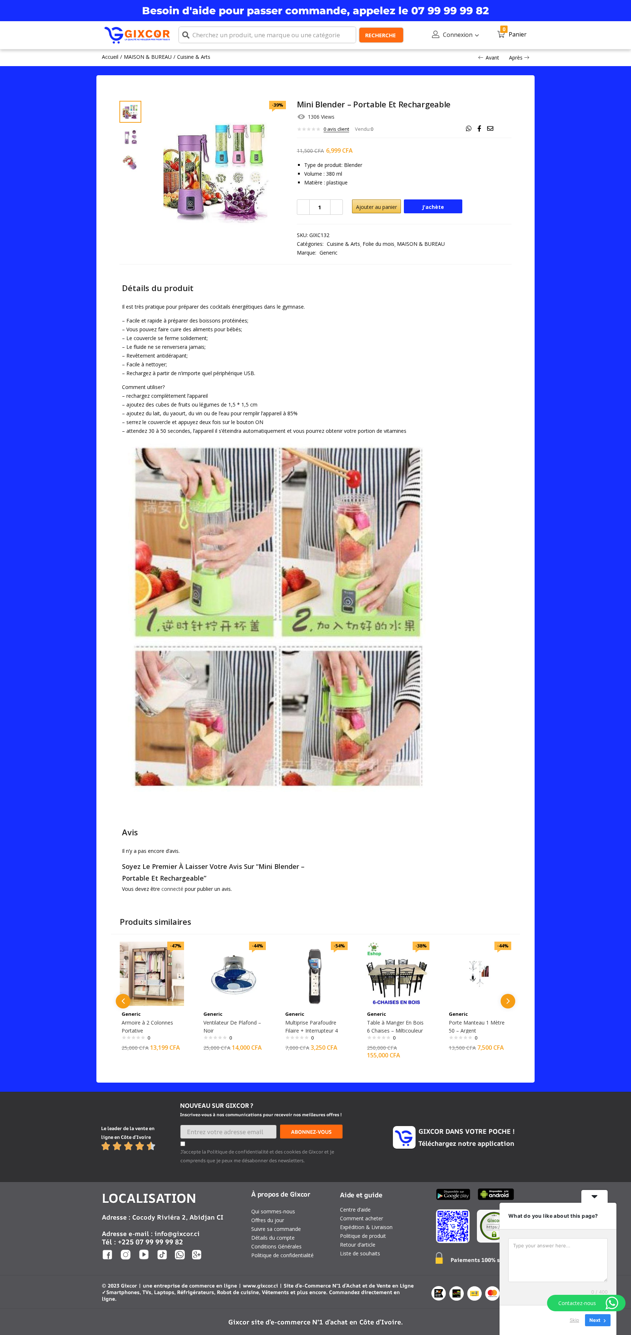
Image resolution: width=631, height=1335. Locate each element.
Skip (574, 1320)
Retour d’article (357, 1244)
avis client (336, 129)
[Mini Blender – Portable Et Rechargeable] (468, 128)
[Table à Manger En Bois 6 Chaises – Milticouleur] (397, 973)
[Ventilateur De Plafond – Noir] (234, 973)
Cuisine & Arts (193, 56)
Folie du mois (378, 243)
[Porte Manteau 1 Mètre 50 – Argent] (479, 973)
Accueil (110, 56)
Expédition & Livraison (366, 1227)
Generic (328, 252)
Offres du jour (267, 1220)
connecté (172, 888)
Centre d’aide (355, 1209)
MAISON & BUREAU (148, 56)
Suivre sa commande (276, 1228)
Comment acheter (361, 1218)
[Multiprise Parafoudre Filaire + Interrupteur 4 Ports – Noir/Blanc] (315, 973)
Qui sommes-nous (273, 1211)
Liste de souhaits (360, 1253)
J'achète (433, 206)
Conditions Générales (276, 1246)
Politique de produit (363, 1235)
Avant (492, 57)
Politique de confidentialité (282, 1255)
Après (516, 57)
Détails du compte (273, 1237)
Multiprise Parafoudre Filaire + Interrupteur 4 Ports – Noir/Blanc (311, 1030)
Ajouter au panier (376, 206)
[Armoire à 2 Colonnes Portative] (152, 973)
